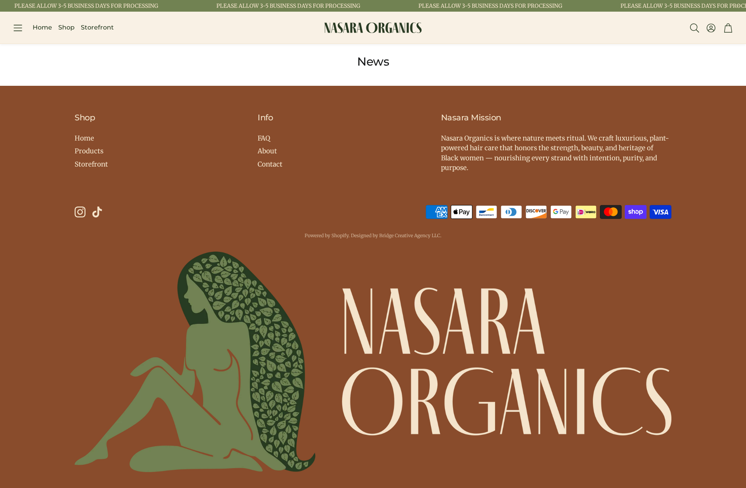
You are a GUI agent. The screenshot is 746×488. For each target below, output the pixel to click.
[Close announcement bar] (738, 6)
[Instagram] (80, 212)
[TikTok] (97, 212)
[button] (17, 28)
